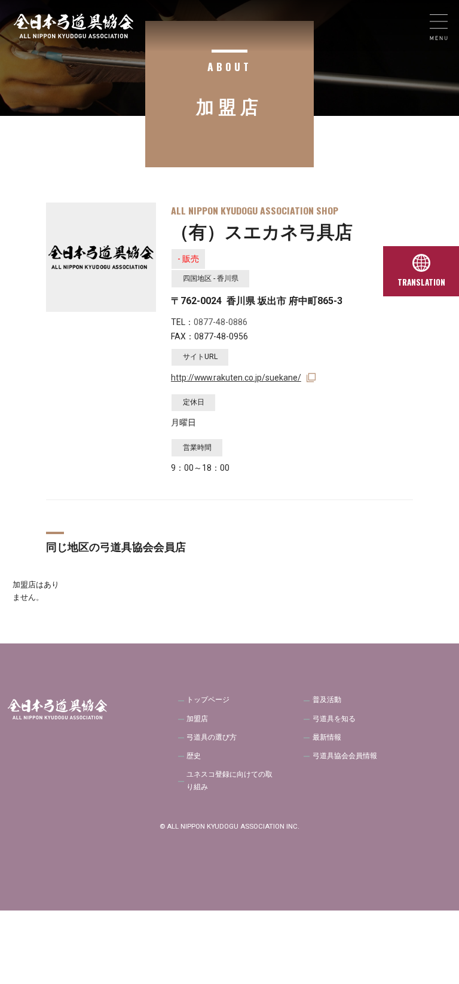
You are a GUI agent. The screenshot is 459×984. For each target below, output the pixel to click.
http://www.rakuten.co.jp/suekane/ (236, 377)
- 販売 (188, 258)
